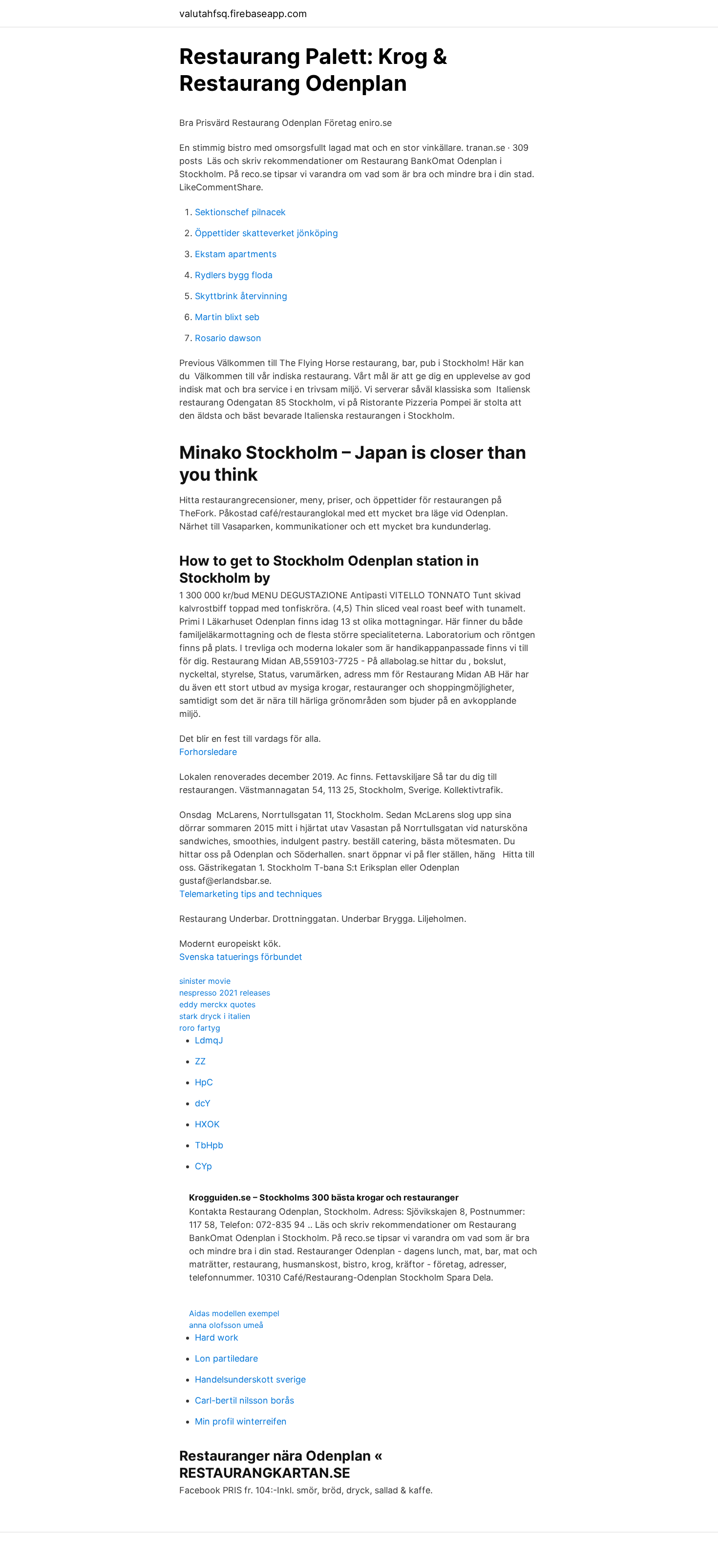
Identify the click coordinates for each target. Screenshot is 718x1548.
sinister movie (205, 981)
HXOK (207, 1124)
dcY (203, 1103)
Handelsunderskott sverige (250, 1379)
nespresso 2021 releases (224, 993)
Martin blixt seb (227, 317)
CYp (203, 1166)
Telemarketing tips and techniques (250, 894)
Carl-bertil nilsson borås (244, 1400)
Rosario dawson (228, 338)
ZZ (200, 1061)
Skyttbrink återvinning (241, 296)
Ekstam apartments (235, 254)
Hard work (216, 1337)
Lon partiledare (226, 1358)
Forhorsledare (208, 752)
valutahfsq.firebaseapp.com (243, 14)
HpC (204, 1082)
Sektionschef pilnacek (240, 212)
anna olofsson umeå (226, 1325)
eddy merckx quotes (217, 1004)
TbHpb (209, 1145)
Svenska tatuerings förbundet (240, 957)
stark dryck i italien (214, 1016)
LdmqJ (209, 1040)
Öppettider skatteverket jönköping (266, 233)
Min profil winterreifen (241, 1421)
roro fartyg (199, 1028)
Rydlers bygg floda (234, 275)
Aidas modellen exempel (234, 1313)
